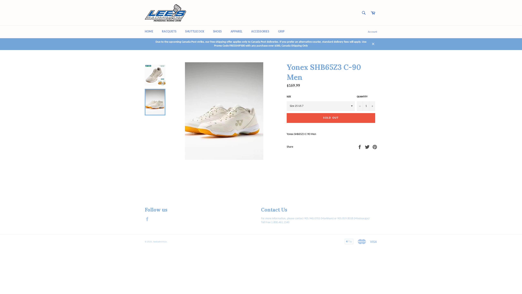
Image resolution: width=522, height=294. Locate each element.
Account (372, 31)
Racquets (169, 31)
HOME (149, 31)
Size (289, 97)
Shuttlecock (194, 31)
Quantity (362, 97)
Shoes (217, 31)
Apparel (236, 31)
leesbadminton (160, 242)
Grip (281, 31)
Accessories (260, 31)
